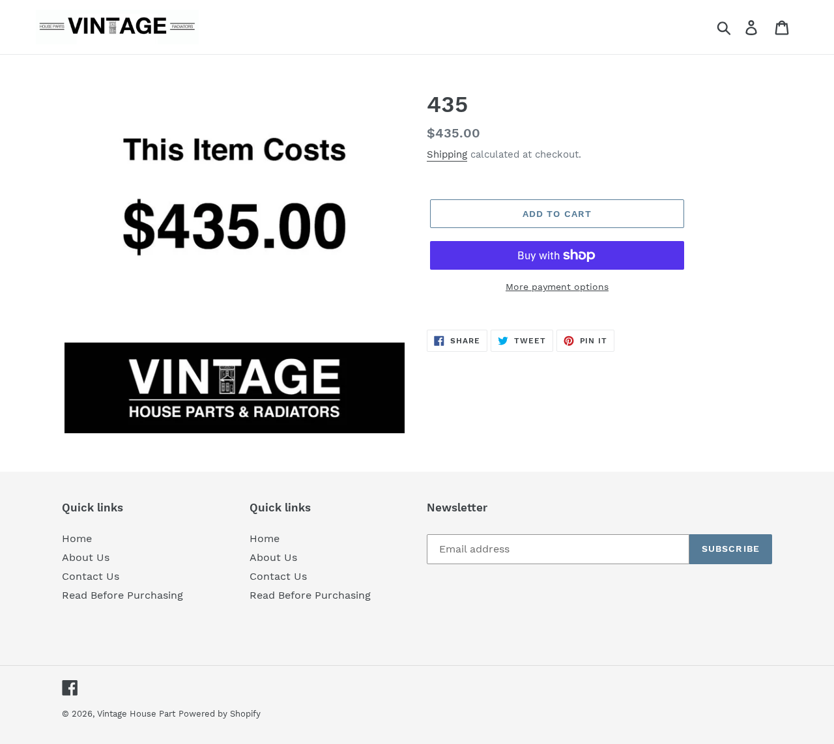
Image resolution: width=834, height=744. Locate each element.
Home (77, 538)
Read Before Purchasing (122, 595)
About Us (85, 557)
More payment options (557, 286)
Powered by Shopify (220, 714)
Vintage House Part (136, 714)
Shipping (447, 154)
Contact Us (90, 576)
